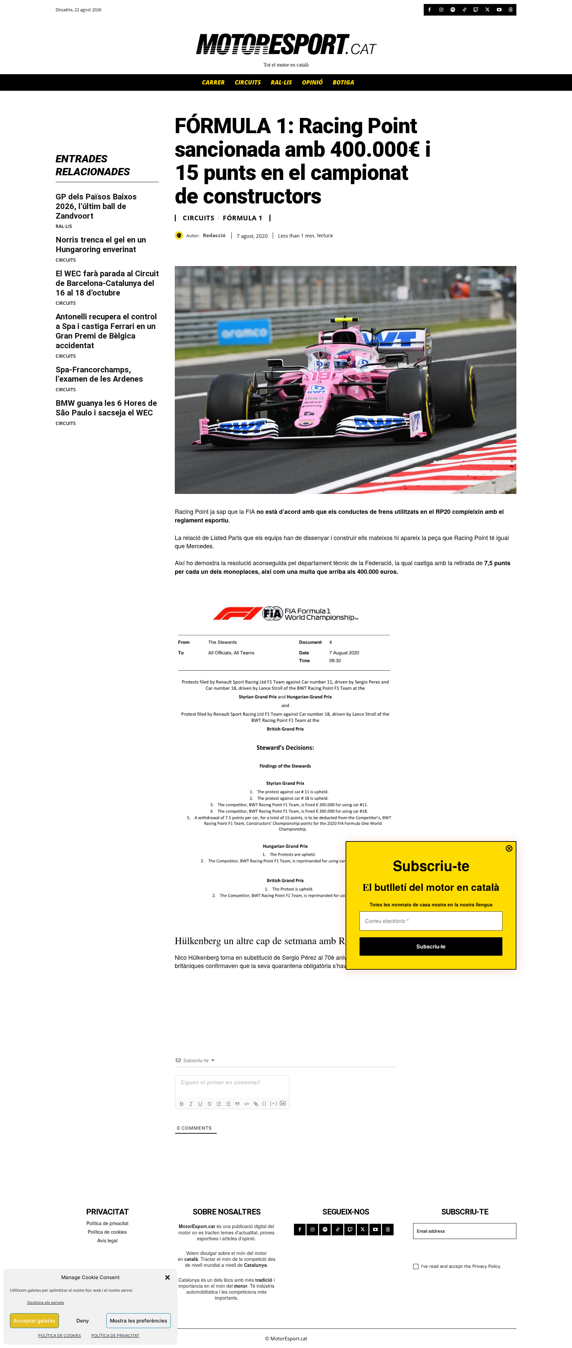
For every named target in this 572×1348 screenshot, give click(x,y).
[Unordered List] (228, 1104)
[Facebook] (429, 10)
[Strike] (209, 1104)
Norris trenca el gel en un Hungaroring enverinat (101, 244)
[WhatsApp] (196, 249)
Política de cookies (107, 1231)
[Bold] (181, 1104)
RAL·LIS (64, 226)
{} (264, 1103)
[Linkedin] (227, 249)
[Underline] (200, 1104)
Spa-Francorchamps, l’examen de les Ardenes (99, 374)
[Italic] (191, 1104)
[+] (273, 1103)
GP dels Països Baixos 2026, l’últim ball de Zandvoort (96, 206)
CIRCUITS (66, 260)
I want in (461, 1250)
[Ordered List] (218, 1104)
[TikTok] (464, 10)
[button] (167, 1277)
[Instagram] (441, 10)
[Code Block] (246, 1104)
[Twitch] (476, 10)
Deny (82, 1321)
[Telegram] (257, 249)
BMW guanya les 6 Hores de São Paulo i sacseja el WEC (106, 408)
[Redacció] (180, 235)
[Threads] (510, 10)
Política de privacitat (107, 1223)
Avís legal (107, 1240)
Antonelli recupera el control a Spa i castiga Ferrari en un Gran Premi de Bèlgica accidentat (106, 331)
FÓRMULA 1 (242, 218)
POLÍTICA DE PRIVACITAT (115, 1335)
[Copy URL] (242, 249)
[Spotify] (452, 10)
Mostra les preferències (138, 1321)
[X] (487, 10)
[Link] (256, 1104)
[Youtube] (499, 10)
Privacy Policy (486, 1266)
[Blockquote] (237, 1104)
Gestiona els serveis (45, 1302)
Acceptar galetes (34, 1321)
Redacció (214, 235)
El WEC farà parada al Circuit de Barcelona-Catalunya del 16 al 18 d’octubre (107, 283)
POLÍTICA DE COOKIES (59, 1335)
